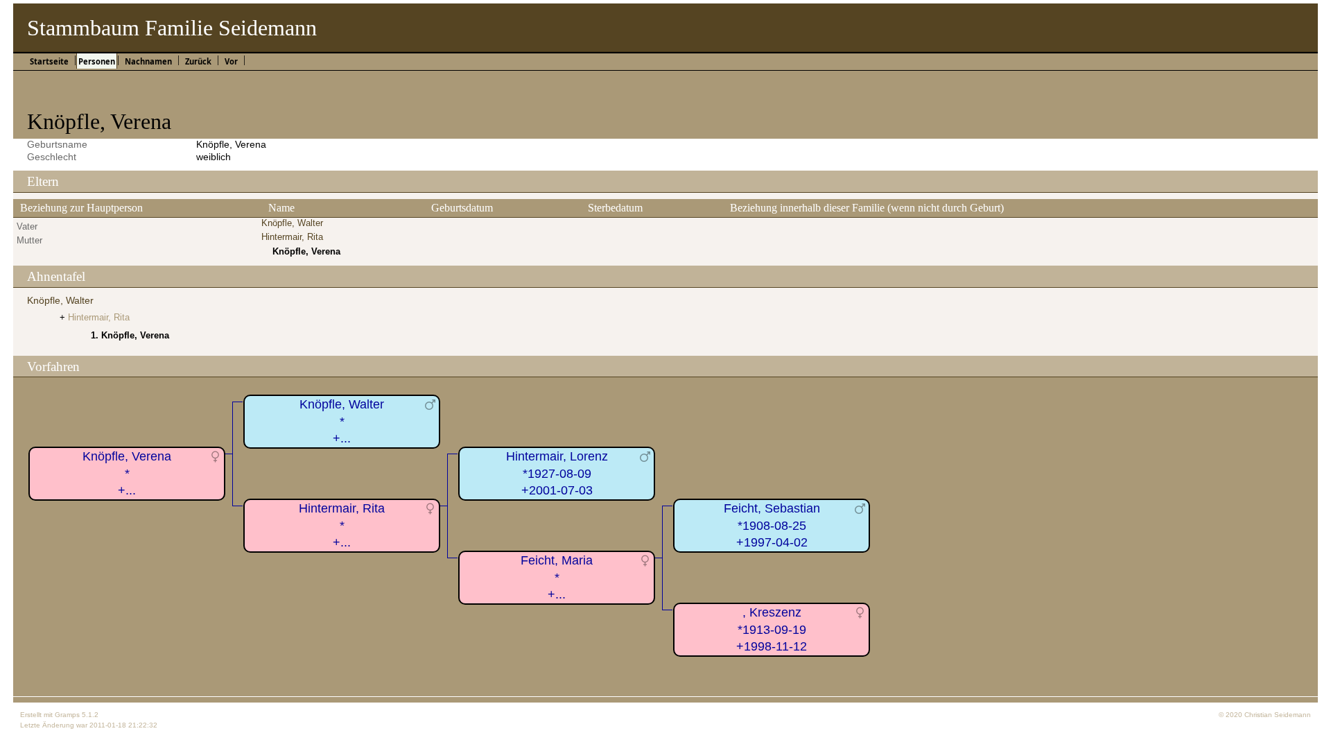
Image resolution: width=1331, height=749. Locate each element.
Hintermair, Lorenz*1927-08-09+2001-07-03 (557, 473)
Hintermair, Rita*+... (342, 525)
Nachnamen (148, 61)
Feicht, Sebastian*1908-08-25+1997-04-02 (772, 525)
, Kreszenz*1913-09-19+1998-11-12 (771, 629)
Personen (96, 61)
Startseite (49, 61)
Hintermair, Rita (292, 237)
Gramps (67, 714)
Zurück (198, 61)
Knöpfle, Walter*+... (341, 421)
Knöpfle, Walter (292, 223)
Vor (231, 61)
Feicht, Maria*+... (557, 577)
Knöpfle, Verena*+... (126, 473)
